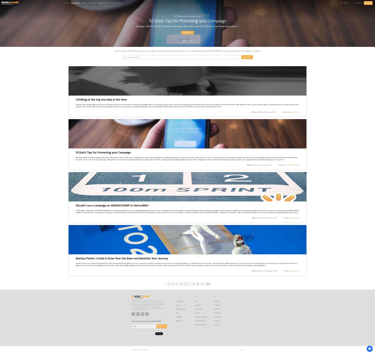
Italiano (216, 325)
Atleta (178, 305)
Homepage (179, 301)
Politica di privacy (201, 317)
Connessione (358, 3)
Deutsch (217, 321)
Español (216, 309)
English (216, 301)
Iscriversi (368, 3)
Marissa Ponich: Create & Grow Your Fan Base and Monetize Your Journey (122, 258)
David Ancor (295, 218)
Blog (177, 313)
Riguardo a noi (181, 309)
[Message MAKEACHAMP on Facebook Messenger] (370, 349)
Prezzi (197, 313)
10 (202, 284)
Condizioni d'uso (200, 321)
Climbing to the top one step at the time (101, 99)
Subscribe (247, 57)
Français (217, 305)
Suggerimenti (75, 3)
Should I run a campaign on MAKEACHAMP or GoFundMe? (112, 205)
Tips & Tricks (184, 16)
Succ (208, 284)
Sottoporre (162, 326)
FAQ (196, 301)
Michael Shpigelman (292, 165)
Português (217, 317)
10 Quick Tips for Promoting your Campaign (103, 152)
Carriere (179, 317)
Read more (187, 33)
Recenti (66, 3)
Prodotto (179, 321)
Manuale (198, 305)
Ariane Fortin (294, 112)
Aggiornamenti (103, 3)
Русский (217, 313)
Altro (119, 3)
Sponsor (113, 3)
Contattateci (199, 309)
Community (92, 3)
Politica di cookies (201, 325)
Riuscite (84, 3)
